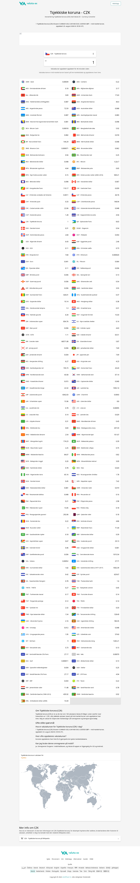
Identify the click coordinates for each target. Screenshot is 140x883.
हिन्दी (76, 868)
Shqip (69, 871)
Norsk (33, 871)
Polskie (48, 871)
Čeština (29, 868)
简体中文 (99, 871)
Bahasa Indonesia (92, 868)
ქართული (115, 868)
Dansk (36, 868)
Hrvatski (81, 868)
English (56, 868)
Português (55, 871)
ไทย (81, 871)
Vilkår (91, 859)
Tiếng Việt (91, 871)
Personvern (56, 859)
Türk (85, 871)
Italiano (102, 868)
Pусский (63, 871)
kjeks (48, 859)
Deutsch (42, 868)
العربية (24, 868)
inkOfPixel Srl (66, 877)
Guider (85, 859)
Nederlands (40, 871)
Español (63, 868)
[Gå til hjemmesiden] (28, 3)
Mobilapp (116, 4)
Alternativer (77, 859)
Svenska (75, 871)
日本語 (108, 868)
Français (70, 868)
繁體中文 (106, 871)
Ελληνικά (49, 868)
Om (62, 859)
